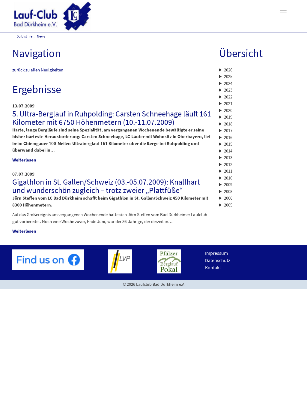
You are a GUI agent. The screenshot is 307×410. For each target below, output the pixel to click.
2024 (228, 83)
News (41, 36)
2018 (228, 124)
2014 (228, 151)
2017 (228, 130)
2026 (228, 70)
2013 (228, 157)
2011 (228, 171)
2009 (228, 184)
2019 (228, 117)
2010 (228, 178)
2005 (228, 205)
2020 (228, 110)
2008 (228, 191)
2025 (228, 76)
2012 (228, 164)
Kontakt (213, 267)
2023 (228, 90)
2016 (228, 137)
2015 (228, 144)
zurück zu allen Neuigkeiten (37, 70)
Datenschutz (217, 260)
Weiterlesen (24, 160)
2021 (228, 103)
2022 (228, 97)
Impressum (216, 253)
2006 (228, 198)
